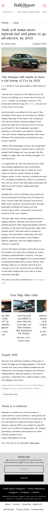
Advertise (26, 504)
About (8, 504)
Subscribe (24, 478)
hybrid (4, 100)
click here (34, 443)
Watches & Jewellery (28, 12)
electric (31, 104)
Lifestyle (7, 12)
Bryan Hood (10, 44)
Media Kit (37, 504)
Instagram (13, 492)
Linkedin (35, 492)
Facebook (24, 492)
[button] (4, 5)
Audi (3, 86)
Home (5, 22)
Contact (16, 504)
